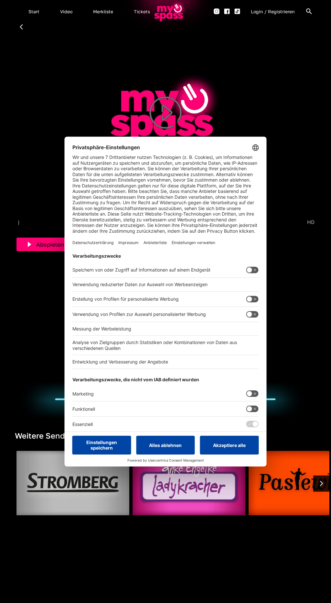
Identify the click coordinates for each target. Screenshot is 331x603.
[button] (34, 11)
